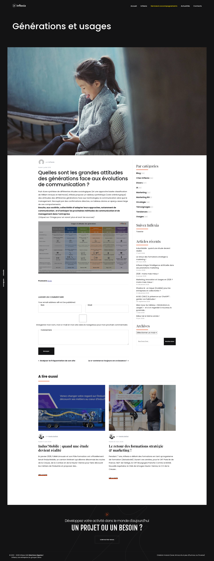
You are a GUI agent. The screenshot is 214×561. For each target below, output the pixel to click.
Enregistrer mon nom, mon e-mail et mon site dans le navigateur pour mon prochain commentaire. (82, 324)
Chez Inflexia (142, 178)
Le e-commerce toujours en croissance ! (107, 360)
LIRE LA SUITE (42, 475)
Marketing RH (143, 197)
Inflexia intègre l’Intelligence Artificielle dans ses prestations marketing (155, 266)
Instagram (3, 283)
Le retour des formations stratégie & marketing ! (136, 448)
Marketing (141, 192)
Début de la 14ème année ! (148, 316)
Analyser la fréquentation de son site (57, 360)
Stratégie (141, 202)
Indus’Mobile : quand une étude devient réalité (63, 448)
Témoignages (143, 207)
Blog (138, 173)
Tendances (141, 211)
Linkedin (3, 272)
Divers (49, 281)
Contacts (202, 6)
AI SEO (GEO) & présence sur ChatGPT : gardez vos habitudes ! (153, 297)
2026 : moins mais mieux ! (147, 274)
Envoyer (46, 351)
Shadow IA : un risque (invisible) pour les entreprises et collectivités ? (153, 289)
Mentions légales (36, 555)
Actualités (190, 6)
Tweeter (139, 231)
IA (137, 187)
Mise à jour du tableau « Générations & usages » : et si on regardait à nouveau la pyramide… (154, 307)
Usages (140, 216)
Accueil (139, 6)
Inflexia (149, 6)
